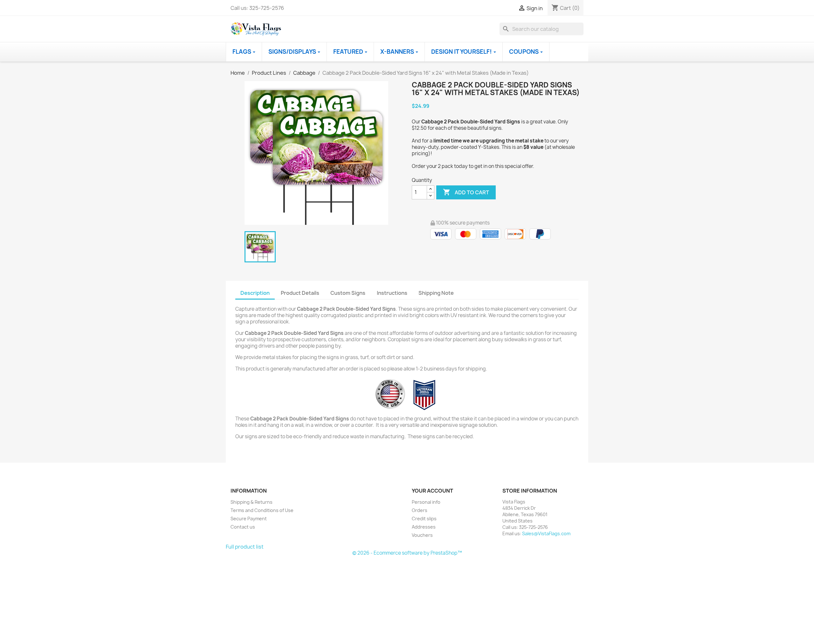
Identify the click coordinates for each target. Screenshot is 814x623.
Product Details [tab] (300, 292)
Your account (432, 490)
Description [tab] (255, 292)
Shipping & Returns (251, 502)
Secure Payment (249, 519)
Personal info (426, 502)
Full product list (245, 546)
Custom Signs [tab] (347, 292)
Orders (419, 510)
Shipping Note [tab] (436, 292)
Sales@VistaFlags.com (546, 533)
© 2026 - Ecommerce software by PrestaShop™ (407, 553)
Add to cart (466, 192)
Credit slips (424, 519)
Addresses (424, 527)
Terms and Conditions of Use (262, 510)
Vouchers (422, 535)
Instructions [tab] (392, 292)
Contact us (243, 527)
